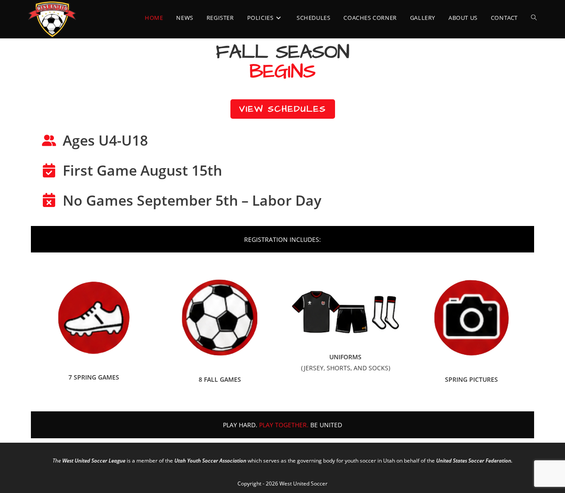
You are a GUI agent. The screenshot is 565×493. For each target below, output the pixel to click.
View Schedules (282, 109)
